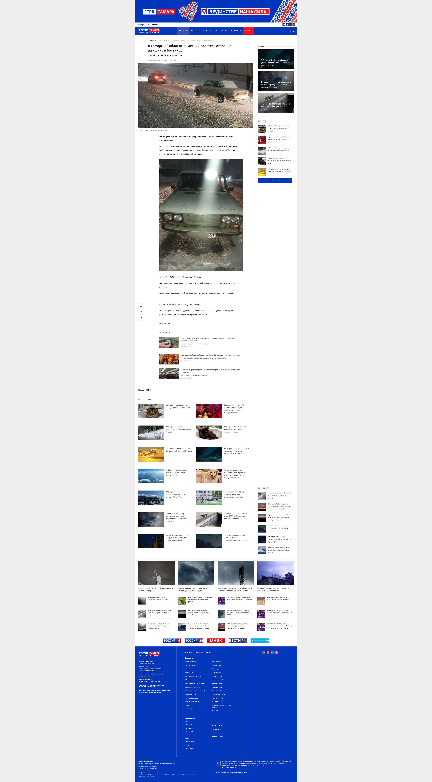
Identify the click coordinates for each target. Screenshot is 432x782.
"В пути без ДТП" (217, 701)
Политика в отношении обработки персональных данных (151, 686)
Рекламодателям (217, 736)
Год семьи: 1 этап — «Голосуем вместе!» (221, 706)
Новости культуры (218, 676)
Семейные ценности (191, 698)
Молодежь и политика (192, 687)
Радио (223, 31)
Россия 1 (189, 724)
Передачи (188, 658)
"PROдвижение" (217, 661)
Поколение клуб (190, 694)
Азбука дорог (216, 669)
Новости (183, 31)
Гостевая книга (216, 729)
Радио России (190, 745)
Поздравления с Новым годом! (195, 690)
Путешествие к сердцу (219, 694)
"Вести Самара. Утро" (192, 709)
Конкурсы (195, 31)
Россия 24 (189, 728)
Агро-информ (216, 672)
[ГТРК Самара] (149, 31)
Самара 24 (189, 732)
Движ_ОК (215, 711)
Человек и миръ (217, 683)
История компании (218, 722)
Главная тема (189, 672)
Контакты (215, 733)
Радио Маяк (190, 741)
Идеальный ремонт (218, 698)
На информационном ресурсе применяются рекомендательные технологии (155, 691)
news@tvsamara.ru (156, 668)
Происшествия (164, 323)
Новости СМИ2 (144, 390)
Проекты (207, 31)
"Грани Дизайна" (190, 661)
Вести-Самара (189, 669)
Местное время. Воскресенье (194, 683)
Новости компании (218, 725)
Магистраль (189, 680)
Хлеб (187, 705)
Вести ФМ (189, 748)
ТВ (216, 31)
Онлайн (248, 31)
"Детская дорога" (190, 665)
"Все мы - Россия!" (217, 665)
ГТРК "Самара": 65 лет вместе (194, 676)
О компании (236, 31)
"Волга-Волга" (216, 690)
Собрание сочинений (192, 701)
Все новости (274, 181)
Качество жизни (217, 687)
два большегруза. (191, 311)
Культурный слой (217, 680)
